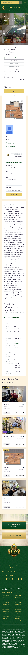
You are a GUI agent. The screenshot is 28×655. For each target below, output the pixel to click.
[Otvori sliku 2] (14, 34)
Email (7, 171)
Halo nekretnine (18, 602)
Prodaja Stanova (6, 17)
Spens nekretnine (5, 606)
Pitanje (7, 177)
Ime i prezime (9, 165)
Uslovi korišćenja (7, 575)
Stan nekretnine (5, 609)
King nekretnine (5, 613)
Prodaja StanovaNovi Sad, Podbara (12, 19)
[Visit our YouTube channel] (12, 579)
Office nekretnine (5, 602)
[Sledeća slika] (24, 34)
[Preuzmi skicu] (21, 101)
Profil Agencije (18, 156)
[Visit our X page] (15, 579)
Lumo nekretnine (18, 620)
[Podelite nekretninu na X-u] (23, 79)
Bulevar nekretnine (18, 600)
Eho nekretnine (18, 604)
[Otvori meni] (25, 2)
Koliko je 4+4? (9, 187)
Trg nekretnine (18, 613)
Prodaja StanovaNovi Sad (18, 17)
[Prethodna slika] (4, 34)
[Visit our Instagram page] (10, 579)
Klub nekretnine (5, 604)
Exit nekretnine (18, 609)
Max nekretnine (18, 611)
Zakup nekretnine (18, 618)
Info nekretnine (18, 597)
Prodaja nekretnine (6, 620)
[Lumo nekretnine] (3, 8)
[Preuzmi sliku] (23, 27)
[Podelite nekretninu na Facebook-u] (21, 79)
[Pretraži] (20, 2)
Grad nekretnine (5, 595)
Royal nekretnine (5, 600)
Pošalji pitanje (14, 194)
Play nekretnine (5, 611)
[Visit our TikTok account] (21, 579)
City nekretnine (18, 595)
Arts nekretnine (5, 616)
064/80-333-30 (11, 10)
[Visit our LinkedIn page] (18, 579)
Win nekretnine (18, 606)
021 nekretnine (5, 597)
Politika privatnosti (8, 571)
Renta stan (4, 618)
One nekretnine (18, 616)
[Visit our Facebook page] (7, 579)
